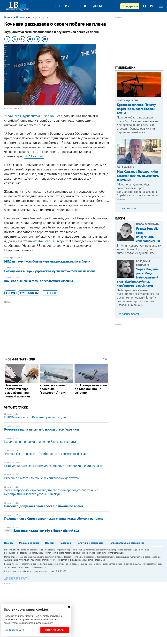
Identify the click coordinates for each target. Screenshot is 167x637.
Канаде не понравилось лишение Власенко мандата (40, 441)
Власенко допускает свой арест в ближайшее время (43, 506)
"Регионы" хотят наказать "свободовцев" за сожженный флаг (45, 454)
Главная (8, 17)
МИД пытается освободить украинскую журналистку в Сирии (47, 261)
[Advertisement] (56, 327)
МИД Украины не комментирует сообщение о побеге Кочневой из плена (54, 466)
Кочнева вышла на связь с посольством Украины (38, 281)
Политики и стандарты (90, 542)
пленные (50, 293)
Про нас (8, 542)
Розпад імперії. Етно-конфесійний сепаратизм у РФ (148, 234)
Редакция (65, 542)
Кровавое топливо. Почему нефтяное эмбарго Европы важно (136, 109)
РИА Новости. (34, 156)
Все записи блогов (128, 314)
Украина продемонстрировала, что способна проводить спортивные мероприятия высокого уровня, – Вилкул (51, 492)
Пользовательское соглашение (126, 542)
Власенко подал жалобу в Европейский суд (42, 530)
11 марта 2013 (36, 17)
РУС (152, 6)
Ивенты (49, 542)
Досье (98, 6)
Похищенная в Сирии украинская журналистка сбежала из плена (49, 271)
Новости (60, 6)
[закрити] (69, 607)
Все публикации (126, 208)
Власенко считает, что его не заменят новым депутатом (41, 478)
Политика (21, 17)
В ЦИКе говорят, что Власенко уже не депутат (35, 417)
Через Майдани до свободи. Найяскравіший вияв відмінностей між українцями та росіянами (138, 277)
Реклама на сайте (29, 542)
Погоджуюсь (54, 630)
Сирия (10, 293)
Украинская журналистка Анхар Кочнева (33, 116)
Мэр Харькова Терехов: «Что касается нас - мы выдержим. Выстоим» (138, 175)
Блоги (81, 6)
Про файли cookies (14, 629)
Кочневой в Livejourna (54, 241)
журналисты (29, 293)
